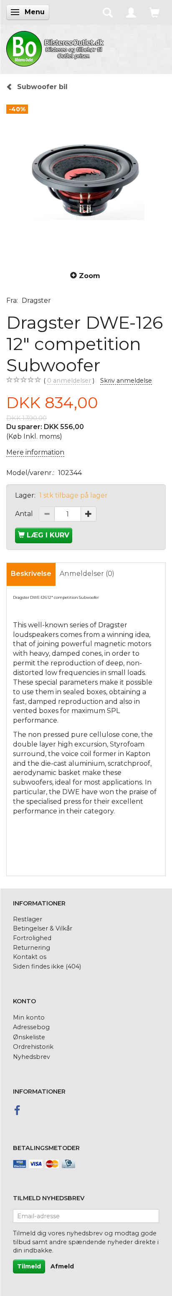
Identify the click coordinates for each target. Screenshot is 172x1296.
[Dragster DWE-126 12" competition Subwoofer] (86, 180)
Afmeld (62, 1266)
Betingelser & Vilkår (42, 928)
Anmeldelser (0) (87, 574)
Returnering (31, 947)
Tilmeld (29, 1266)
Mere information (35, 452)
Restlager (27, 919)
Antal (25, 514)
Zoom (89, 276)
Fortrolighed (32, 938)
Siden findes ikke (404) (47, 966)
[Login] (131, 12)
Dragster (36, 300)
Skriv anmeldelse (126, 380)
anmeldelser (69, 380)
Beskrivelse (31, 574)
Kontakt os (29, 957)
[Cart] (154, 12)
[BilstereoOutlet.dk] (56, 47)
